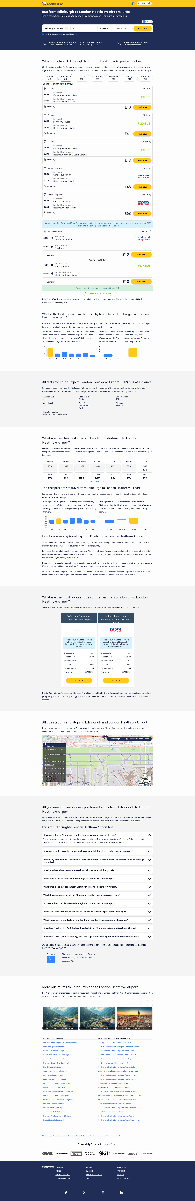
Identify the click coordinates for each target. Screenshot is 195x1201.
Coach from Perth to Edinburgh (55, 1112)
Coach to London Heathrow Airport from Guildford (117, 1067)
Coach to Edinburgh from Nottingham (58, 1100)
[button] (146, 782)
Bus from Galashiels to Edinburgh (56, 1063)
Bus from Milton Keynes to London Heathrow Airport (118, 1091)
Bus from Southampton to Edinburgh (57, 1116)
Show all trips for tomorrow (99, 293)
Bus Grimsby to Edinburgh (53, 1067)
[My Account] (132, 3)
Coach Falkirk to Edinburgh (53, 1059)
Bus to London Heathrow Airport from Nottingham (117, 1108)
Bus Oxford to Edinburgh (53, 1108)
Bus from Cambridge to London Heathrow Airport (117, 1055)
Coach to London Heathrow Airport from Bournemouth (119, 1047)
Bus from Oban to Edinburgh (54, 1104)
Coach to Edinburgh (83, 1136)
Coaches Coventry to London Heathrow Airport (115, 1059)
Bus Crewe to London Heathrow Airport (113, 1063)
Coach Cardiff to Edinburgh (53, 1051)
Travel (89, 1178)
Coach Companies (64, 1178)
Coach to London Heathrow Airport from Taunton (117, 1116)
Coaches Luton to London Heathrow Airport (114, 1083)
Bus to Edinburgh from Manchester (56, 1083)
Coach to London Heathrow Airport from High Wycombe (119, 1075)
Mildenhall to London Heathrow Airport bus (114, 1087)
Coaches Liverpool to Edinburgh (55, 1079)
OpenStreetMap (140, 785)
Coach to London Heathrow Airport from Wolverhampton (120, 1120)
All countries (123, 1178)
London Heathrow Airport (138, 739)
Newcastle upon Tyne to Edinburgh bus (58, 1091)
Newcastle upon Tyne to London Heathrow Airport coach (119, 1095)
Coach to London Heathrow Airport (106, 1136)
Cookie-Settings (94, 1174)
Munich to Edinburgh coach (54, 1087)
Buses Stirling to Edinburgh (53, 1120)
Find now (142, 107)
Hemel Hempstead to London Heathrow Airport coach (118, 1071)
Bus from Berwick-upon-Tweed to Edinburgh (60, 1042)
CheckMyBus (47, 1136)
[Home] (52, 3)
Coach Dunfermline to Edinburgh (56, 1055)
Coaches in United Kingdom (64, 1136)
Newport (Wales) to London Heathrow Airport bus (117, 1100)
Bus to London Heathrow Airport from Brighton (116, 1051)
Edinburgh (116, 739)
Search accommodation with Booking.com (60, 34)
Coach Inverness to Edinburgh (55, 1071)
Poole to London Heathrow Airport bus (113, 1112)
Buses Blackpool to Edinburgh (54, 1047)
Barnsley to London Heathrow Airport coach (114, 1042)
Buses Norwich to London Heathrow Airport (114, 1104)
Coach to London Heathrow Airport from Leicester (117, 1079)
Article (120, 1174)
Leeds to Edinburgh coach (53, 1075)
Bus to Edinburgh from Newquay (55, 1095)
